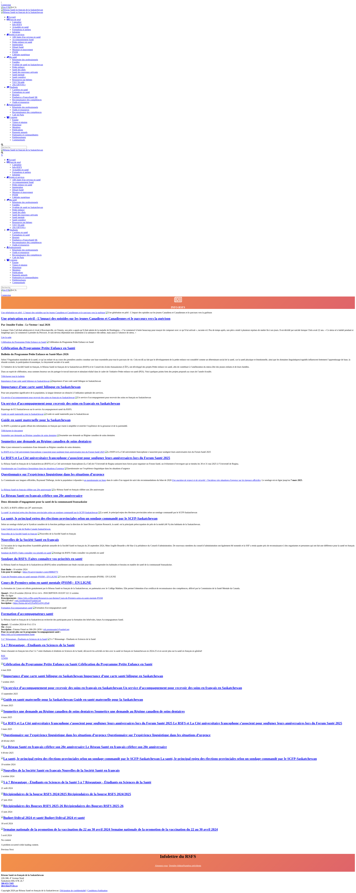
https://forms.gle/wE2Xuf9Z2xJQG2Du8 (31, 603)
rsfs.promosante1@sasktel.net (56, 629)
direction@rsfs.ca (9, 886)
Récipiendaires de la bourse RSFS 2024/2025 (99, 794)
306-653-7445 (7, 883)
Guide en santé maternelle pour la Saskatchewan (22, 414)
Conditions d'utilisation (97, 890)
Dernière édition (176, 865)
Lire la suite (6, 337)
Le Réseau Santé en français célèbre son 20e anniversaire (26, 489)
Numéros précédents (192, 865)
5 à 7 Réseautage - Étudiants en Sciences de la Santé (24, 639)
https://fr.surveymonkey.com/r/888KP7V (40, 572)
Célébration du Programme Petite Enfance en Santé (23, 342)
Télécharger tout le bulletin (13, 376)
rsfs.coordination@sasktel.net (28, 600)
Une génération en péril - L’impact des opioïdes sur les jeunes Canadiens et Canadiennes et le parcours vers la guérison (53, 312)
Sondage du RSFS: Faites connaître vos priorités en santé (26, 553)
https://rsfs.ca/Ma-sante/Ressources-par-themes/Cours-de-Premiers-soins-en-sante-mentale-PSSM (60, 598)
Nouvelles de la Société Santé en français (19, 534)
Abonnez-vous (161, 865)
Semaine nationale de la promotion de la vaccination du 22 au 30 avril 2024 (164, 829)
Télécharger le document (12, 430)
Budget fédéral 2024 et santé (64, 817)
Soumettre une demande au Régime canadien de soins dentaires (29, 435)
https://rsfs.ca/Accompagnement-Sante (18, 634)
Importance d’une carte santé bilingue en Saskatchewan (25, 381)
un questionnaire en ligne (95, 480)
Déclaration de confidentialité (73, 890)
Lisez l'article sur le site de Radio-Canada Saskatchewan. (26, 529)
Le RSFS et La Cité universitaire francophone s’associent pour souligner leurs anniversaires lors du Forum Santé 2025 (53, 452)
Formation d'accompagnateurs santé (16, 608)
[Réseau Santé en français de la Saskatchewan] (22, 10)
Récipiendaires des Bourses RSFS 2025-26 (93, 806)
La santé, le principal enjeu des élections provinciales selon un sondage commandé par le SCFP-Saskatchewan (49, 512)
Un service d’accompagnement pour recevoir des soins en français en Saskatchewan (38, 397)
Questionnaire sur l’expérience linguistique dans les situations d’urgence (32, 468)
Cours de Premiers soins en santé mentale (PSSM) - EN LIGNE (29, 576)
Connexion (6, 5)
